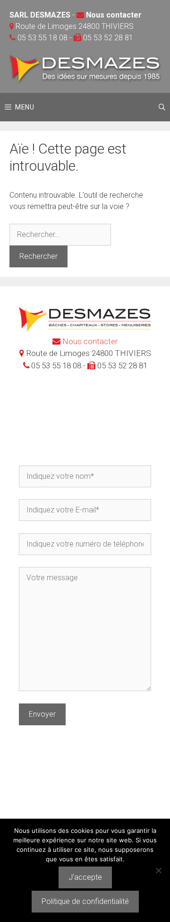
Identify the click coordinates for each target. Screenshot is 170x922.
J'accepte (85, 877)
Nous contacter (114, 14)
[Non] (158, 870)
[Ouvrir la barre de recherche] (162, 107)
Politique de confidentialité (85, 901)
